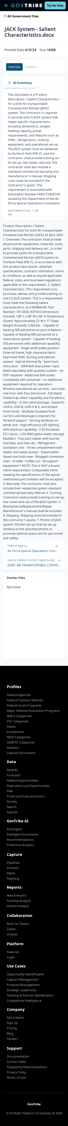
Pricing (12, 1028)
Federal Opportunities (22, 780)
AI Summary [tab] (22, 83)
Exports (12, 812)
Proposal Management (23, 985)
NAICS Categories (19, 716)
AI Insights (14, 829)
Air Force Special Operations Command (34, 551)
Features (13, 952)
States (11, 726)
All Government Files (23, 16)
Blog (10, 1033)
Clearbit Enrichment (21, 753)
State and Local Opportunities (28, 786)
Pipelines (13, 863)
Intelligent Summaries (22, 834)
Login (11, 957)
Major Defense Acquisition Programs (33, 711)
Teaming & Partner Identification (30, 995)
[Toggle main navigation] (6, 5)
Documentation (18, 1056)
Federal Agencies (19, 695)
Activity (12, 801)
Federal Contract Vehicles (25, 700)
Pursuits (13, 868)
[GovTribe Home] (26, 5)
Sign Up (12, 1023)
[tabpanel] (34, 154)
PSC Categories (18, 721)
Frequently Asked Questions (27, 1067)
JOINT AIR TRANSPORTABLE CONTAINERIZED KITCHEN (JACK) (34, 565)
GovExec (45, 1113)
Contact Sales (16, 1062)
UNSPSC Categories (21, 742)
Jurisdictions (15, 732)
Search (12, 807)
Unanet (12, 934)
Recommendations (20, 840)
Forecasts (14, 775)
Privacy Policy (16, 1072)
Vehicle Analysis (18, 906)
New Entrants (16, 895)
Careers (12, 1039)
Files (10, 791)
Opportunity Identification (25, 974)
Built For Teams (18, 924)
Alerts (11, 873)
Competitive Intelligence (24, 1001)
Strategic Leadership (21, 990)
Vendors (13, 748)
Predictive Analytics (20, 845)
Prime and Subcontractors (26, 796)
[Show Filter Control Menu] (56, 546)
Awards (12, 770)
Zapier (11, 929)
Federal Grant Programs (24, 705)
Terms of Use (16, 1077)
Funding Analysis (19, 901)
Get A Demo (15, 1018)
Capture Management (22, 979)
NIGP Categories (18, 737)
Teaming (13, 878)
